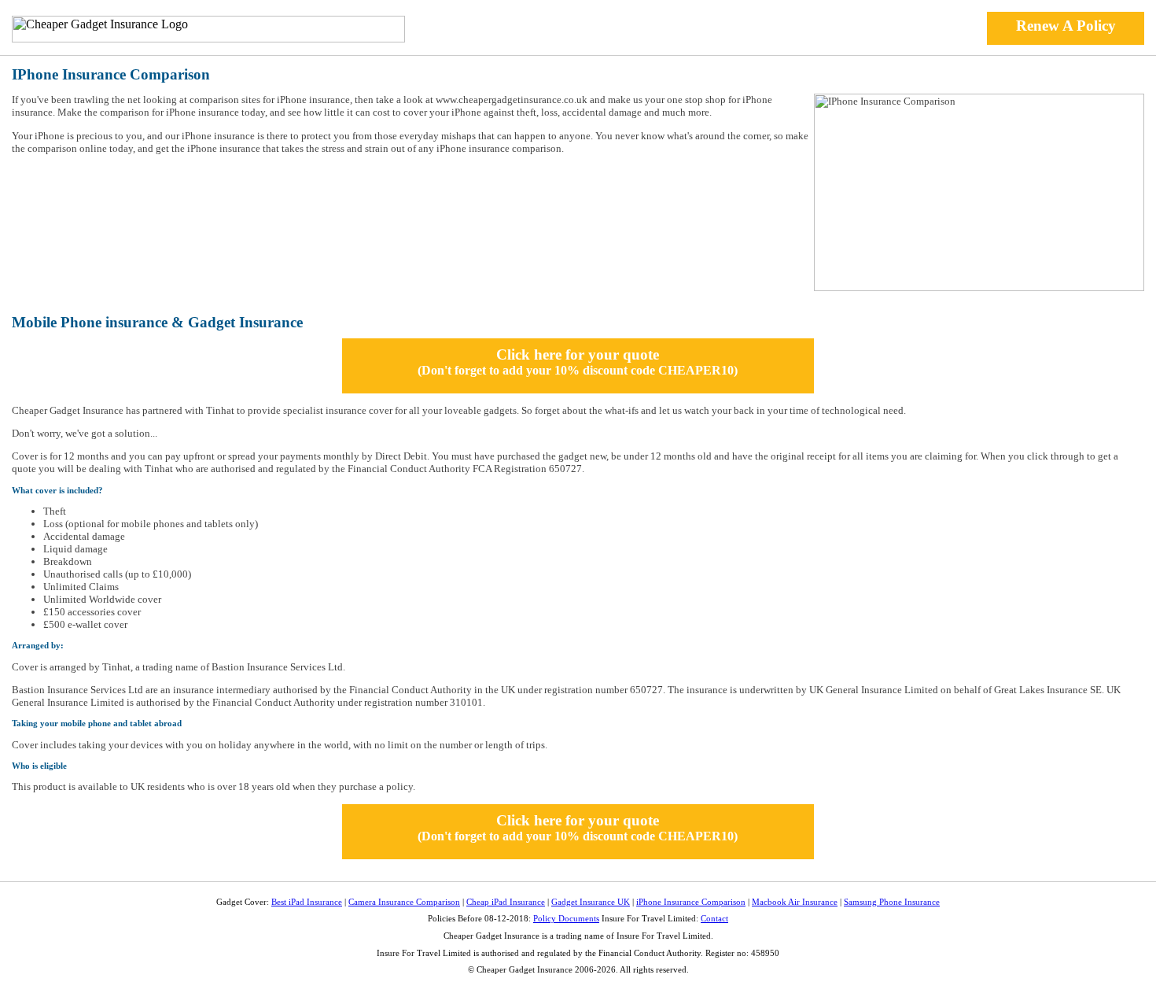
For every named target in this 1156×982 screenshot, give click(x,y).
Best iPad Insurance (306, 902)
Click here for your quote (578, 361)
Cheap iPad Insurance (505, 902)
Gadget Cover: (242, 902)
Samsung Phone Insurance (892, 902)
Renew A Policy (1066, 25)
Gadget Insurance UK (590, 902)
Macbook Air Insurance (795, 902)
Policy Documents (566, 918)
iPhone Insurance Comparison (691, 902)
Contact (714, 918)
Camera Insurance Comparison (404, 902)
